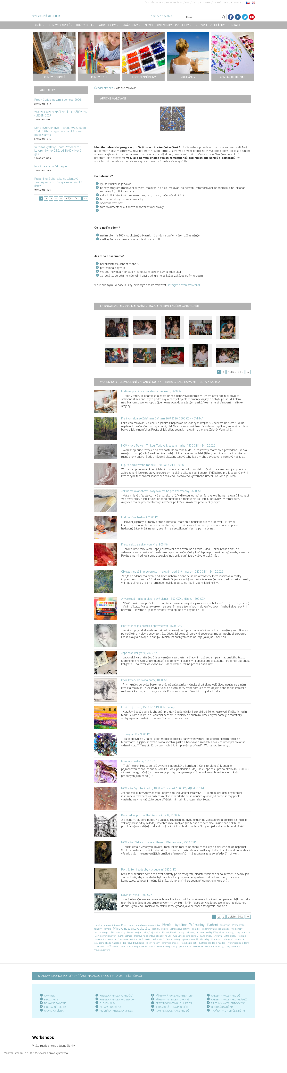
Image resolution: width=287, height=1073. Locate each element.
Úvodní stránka (153, 2)
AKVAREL (49, 995)
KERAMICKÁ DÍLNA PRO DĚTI (171, 1006)
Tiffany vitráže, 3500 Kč (135, 734)
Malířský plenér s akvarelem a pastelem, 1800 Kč (151, 391)
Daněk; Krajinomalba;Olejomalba (143, 932)
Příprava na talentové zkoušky (131, 928)
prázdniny (120, 932)
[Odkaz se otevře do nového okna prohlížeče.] (172, 118)
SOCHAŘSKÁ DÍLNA (222, 1006)
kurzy (149, 943)
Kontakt (236, 2)
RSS (187, 2)
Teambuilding (173, 939)
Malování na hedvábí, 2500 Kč (139, 517)
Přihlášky (204, 939)
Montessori (216, 939)
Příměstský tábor (174, 925)
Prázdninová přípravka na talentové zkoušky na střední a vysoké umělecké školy (58, 182)
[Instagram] (238, 17)
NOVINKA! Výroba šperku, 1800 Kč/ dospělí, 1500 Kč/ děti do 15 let (162, 788)
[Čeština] (248, 2)
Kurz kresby (206, 935)
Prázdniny (197, 925)
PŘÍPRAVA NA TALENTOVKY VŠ (172, 999)
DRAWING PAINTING (55, 1003)
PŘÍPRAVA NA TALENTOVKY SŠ (228, 1003)
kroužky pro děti (160, 928)
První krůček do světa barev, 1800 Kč (144, 680)
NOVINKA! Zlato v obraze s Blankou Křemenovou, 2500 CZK (158, 842)
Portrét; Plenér (169, 932)
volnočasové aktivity (180, 928)
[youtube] (252, 17)
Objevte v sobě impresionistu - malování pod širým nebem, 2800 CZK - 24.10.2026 (172, 571)
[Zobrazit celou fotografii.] (116, 327)
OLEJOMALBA (108, 1003)
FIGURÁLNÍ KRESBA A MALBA (116, 1010)
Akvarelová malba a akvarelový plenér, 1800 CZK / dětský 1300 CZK (163, 598)
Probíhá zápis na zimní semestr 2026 (57, 99)
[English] (253, 2)
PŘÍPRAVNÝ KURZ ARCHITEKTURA (174, 995)
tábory (156, 943)
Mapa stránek (174, 2)
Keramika (225, 925)
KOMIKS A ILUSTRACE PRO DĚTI (173, 1010)
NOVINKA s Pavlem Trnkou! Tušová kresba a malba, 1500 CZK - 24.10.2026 (168, 445)
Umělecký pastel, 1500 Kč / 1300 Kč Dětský (148, 707)
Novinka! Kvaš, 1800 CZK (136, 895)
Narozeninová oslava (105, 939)
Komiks (107, 928)
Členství (228, 939)
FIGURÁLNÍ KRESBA (55, 1006)
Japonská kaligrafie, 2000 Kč (139, 653)
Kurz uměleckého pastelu (185, 935)
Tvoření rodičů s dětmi (238, 943)
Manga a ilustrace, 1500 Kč (138, 761)
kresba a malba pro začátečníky (144, 925)
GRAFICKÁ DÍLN (53, 1010)
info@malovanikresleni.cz (184, 285)
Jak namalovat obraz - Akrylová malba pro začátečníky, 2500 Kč (161, 491)
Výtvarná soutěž (190, 939)
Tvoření (212, 925)
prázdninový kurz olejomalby (163, 946)
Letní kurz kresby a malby (134, 946)
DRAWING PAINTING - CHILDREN (173, 1003)
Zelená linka (220, 2)
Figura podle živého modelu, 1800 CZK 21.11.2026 (152, 465)
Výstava (218, 935)
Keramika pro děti (170, 943)
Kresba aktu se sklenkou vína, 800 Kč (144, 544)
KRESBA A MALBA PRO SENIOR (117, 999)
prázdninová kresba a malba (215, 928)
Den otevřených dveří (105, 935)
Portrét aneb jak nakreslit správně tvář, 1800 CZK (151, 626)
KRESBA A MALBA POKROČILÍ (116, 995)
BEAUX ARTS (51, 999)
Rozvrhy (205, 2)
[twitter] (245, 17)
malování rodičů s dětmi (107, 946)
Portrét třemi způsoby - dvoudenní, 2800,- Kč (148, 869)
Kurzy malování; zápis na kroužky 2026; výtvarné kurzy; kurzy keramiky (214, 932)
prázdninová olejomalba (191, 946)
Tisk (194, 2)
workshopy (237, 928)
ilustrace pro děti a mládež (212, 943)
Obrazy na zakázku (127, 939)
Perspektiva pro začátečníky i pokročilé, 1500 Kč (151, 815)
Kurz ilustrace (125, 935)
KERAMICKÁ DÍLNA (110, 1006)
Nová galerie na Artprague (50, 166)
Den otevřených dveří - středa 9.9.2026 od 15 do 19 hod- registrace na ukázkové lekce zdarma (60, 131)
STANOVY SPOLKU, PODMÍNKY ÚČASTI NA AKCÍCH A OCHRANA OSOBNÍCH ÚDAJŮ (90, 976)
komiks (196, 928)
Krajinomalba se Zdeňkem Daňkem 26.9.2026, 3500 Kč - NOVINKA (162, 418)
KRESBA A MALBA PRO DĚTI (226, 995)
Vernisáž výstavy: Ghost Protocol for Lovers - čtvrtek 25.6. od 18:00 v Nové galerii (57, 151)
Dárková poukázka (133, 942)
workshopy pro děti (104, 932)
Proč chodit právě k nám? (151, 939)
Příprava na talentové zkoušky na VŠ (152, 935)
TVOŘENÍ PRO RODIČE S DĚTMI (228, 1010)
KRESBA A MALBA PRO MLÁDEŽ (229, 999)
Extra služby (230, 935)
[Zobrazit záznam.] (105, 401)
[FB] (231, 17)
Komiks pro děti (189, 943)
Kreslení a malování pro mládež (111, 925)
